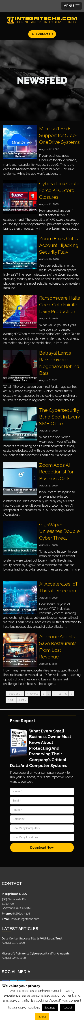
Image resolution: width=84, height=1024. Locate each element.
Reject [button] (42, 1016)
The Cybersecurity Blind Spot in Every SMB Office (59, 416)
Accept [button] (67, 1007)
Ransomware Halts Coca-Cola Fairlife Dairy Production (59, 304)
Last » (22, 700)
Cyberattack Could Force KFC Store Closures (59, 190)
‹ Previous (32, 693)
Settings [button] (49, 1007)
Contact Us (44, 34)
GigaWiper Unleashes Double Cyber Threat (59, 531)
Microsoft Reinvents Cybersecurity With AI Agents (36, 953)
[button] (71, 6)
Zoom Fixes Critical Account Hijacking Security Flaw (60, 245)
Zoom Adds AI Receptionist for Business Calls (56, 471)
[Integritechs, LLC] (42, 20)
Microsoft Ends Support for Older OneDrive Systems (59, 135)
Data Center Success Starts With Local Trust (32, 938)
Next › (11, 700)
